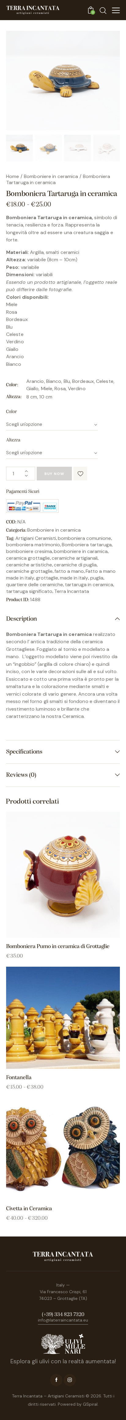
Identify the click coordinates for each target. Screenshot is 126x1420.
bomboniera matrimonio (33, 544)
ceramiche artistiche (29, 565)
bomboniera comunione (84, 538)
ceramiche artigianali (75, 558)
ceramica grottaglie (28, 558)
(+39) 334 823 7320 (63, 1315)
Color (11, 411)
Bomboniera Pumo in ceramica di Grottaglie (57, 947)
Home (12, 176)
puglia (96, 578)
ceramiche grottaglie (29, 571)
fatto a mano (69, 571)
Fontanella (18, 1078)
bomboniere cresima (29, 551)
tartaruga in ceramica (89, 584)
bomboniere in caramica (81, 551)
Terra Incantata (71, 591)
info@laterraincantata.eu (63, 1320)
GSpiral (90, 1404)
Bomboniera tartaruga (87, 544)
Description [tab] (21, 619)
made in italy (74, 578)
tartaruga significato (29, 591)
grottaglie (47, 578)
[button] (80, 473)
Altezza (13, 440)
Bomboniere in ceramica (51, 176)
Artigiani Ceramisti (35, 538)
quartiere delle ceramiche (34, 584)
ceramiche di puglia (75, 565)
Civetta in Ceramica (29, 1209)
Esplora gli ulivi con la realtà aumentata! (63, 1361)
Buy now (54, 473)
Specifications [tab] (24, 752)
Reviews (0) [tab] (21, 775)
